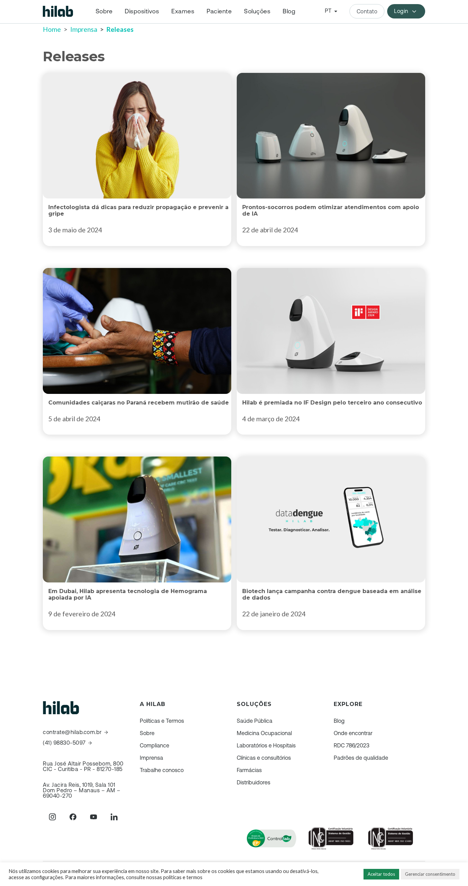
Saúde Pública (254, 721)
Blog (289, 11)
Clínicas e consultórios (264, 758)
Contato (367, 11)
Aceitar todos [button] (381, 874)
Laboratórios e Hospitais (266, 745)
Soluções (257, 11)
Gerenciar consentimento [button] (430, 874)
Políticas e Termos (162, 721)
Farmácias (249, 770)
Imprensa (83, 29)
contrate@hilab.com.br (72, 732)
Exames (182, 11)
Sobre (104, 11)
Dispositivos (142, 11)
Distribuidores (253, 782)
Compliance (154, 745)
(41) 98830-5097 (64, 743)
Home (52, 29)
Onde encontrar (353, 733)
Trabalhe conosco (162, 770)
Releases (120, 29)
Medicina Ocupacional (264, 733)
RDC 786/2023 (351, 745)
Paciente (219, 11)
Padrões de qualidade (361, 758)
